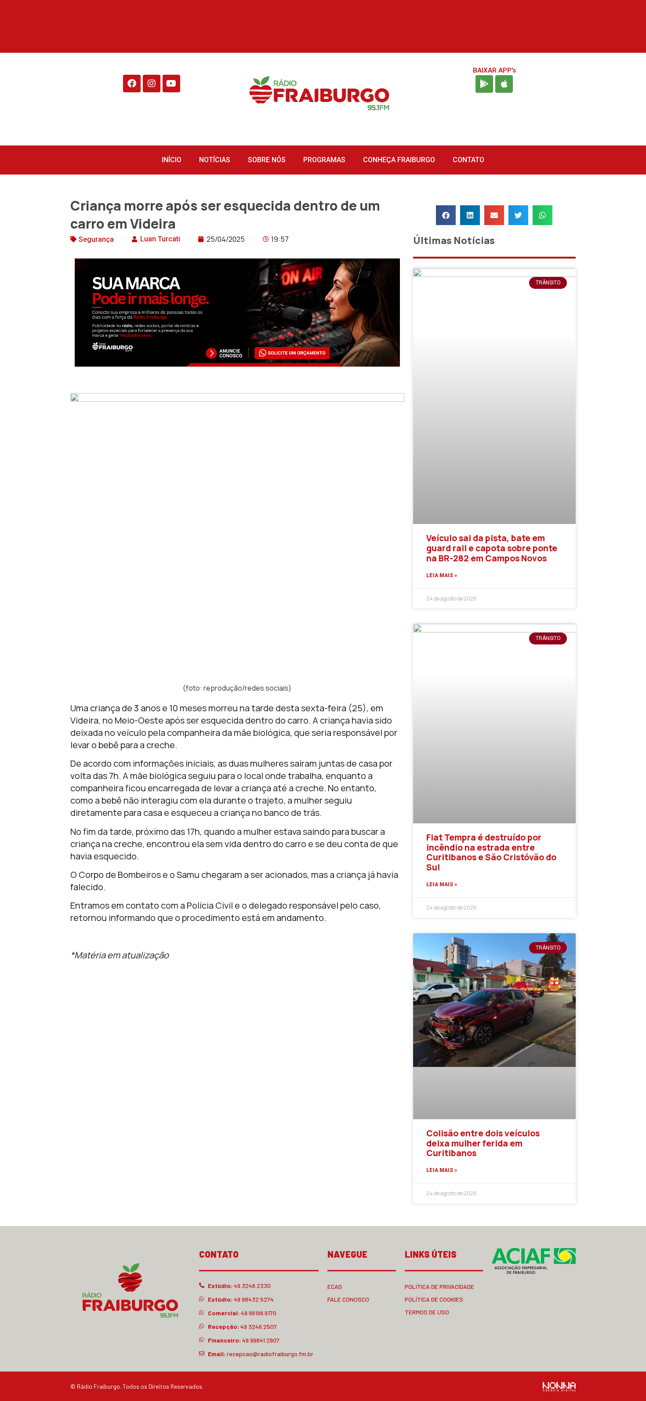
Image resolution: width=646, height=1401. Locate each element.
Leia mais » (441, 575)
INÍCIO (171, 160)
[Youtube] (171, 83)
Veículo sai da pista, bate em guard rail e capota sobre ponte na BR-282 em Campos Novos (491, 548)
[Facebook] (132, 83)
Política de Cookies (434, 1299)
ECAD (334, 1286)
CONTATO (468, 160)
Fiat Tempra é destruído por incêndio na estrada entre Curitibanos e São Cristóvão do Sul (491, 852)
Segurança (96, 239)
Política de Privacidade (439, 1286)
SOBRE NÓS (267, 160)
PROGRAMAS (324, 160)
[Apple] (504, 84)
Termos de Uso (427, 1312)
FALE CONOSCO (348, 1299)
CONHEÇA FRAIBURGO (399, 160)
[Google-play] (484, 84)
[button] (446, 215)
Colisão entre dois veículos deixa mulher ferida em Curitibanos (483, 1143)
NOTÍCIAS (214, 160)
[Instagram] (151, 83)
